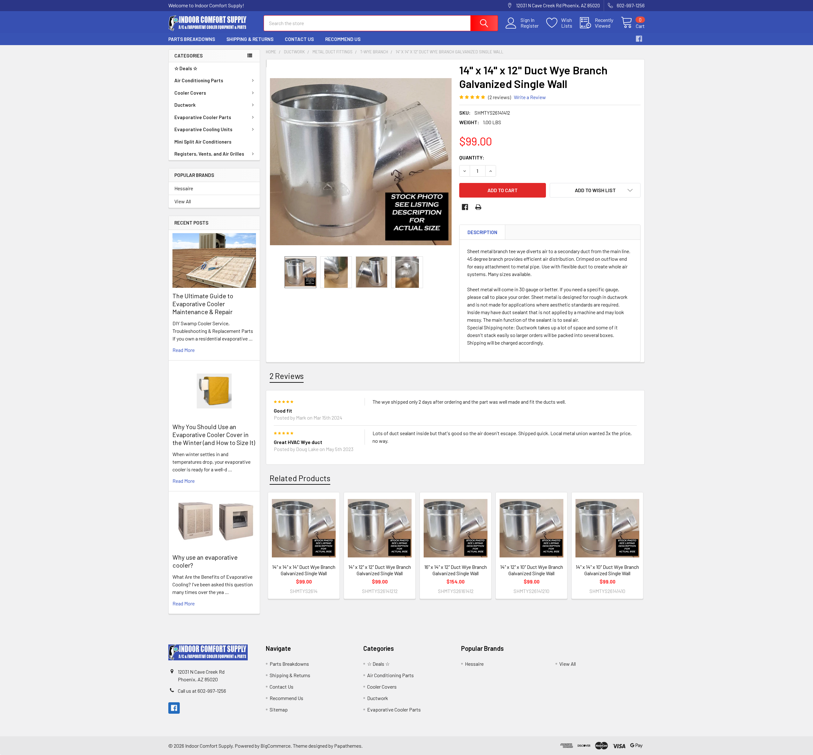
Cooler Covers (190, 93)
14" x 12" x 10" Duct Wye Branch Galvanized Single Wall (531, 570)
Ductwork (185, 105)
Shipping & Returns (249, 39)
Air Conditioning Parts (198, 80)
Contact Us (299, 39)
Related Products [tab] (300, 478)
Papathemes (347, 746)
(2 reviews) (499, 97)
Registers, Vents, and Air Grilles (209, 154)
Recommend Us (342, 39)
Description (482, 232)
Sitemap (279, 709)
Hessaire (183, 188)
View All (182, 201)
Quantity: (471, 157)
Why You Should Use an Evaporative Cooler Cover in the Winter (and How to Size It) (213, 434)
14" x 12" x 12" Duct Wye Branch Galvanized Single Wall (379, 570)
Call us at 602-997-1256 (202, 691)
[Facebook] (639, 38)
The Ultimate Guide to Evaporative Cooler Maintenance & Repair (202, 303)
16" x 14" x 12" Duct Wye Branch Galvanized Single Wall (455, 570)
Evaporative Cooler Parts (202, 117)
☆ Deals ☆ (185, 68)
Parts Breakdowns (191, 39)
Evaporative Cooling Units (203, 129)
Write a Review (530, 97)
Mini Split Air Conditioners (203, 142)
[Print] (478, 207)
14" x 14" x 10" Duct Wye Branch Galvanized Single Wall (607, 570)
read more (183, 350)
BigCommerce (275, 746)
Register (530, 26)
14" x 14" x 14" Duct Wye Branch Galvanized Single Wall (303, 570)
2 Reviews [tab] (287, 376)
